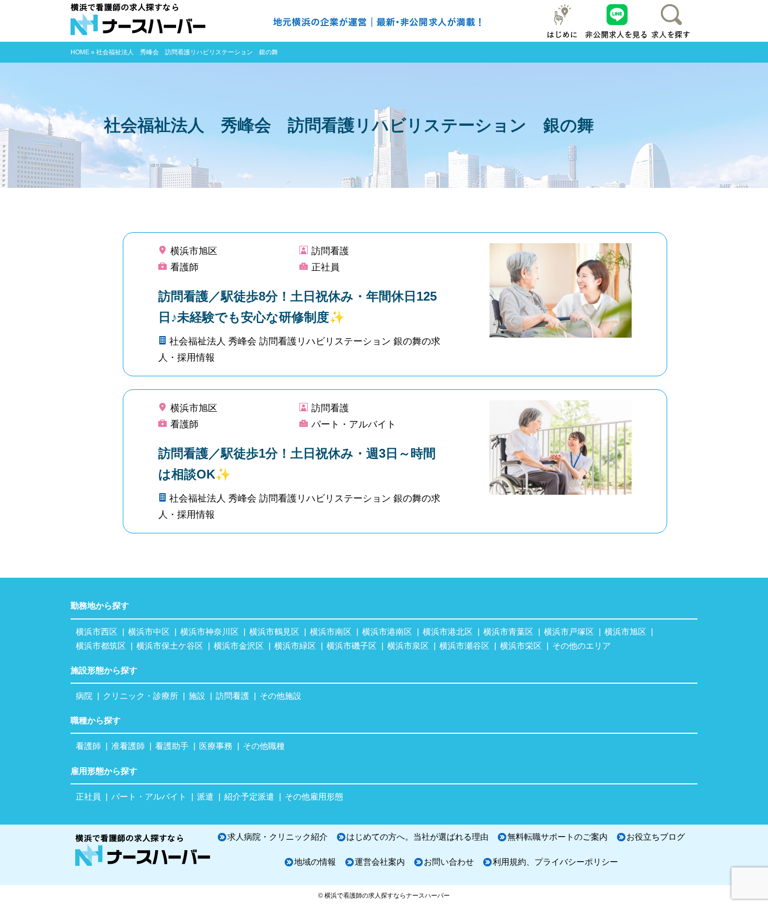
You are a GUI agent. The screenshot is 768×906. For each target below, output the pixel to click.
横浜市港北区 (448, 631)
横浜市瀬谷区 (464, 645)
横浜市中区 (149, 631)
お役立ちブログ (655, 836)
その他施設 (280, 696)
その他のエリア (581, 645)
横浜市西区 (97, 631)
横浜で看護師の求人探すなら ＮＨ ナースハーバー (144, 21)
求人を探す (670, 21)
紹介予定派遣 (249, 796)
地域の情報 (315, 861)
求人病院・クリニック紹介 (277, 836)
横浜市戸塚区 (569, 631)
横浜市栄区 (521, 645)
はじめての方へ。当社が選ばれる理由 (417, 836)
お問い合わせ (449, 861)
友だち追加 (616, 21)
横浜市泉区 (408, 645)
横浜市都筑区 (101, 645)
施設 (197, 696)
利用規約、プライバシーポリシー (555, 861)
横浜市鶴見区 (274, 631)
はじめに (563, 21)
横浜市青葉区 (508, 631)
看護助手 (172, 746)
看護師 (88, 746)
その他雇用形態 (314, 796)
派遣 (205, 796)
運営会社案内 (380, 861)
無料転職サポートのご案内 (557, 836)
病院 (84, 696)
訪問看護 (232, 696)
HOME (80, 52)
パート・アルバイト (149, 796)
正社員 (88, 796)
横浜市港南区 (387, 631)
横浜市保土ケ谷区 (169, 645)
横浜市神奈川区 (209, 631)
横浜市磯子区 (352, 645)
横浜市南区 (331, 631)
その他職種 (264, 746)
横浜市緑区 (295, 645)
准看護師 (128, 746)
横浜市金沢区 (239, 645)
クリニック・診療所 (140, 696)
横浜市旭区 (625, 631)
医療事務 (215, 746)
